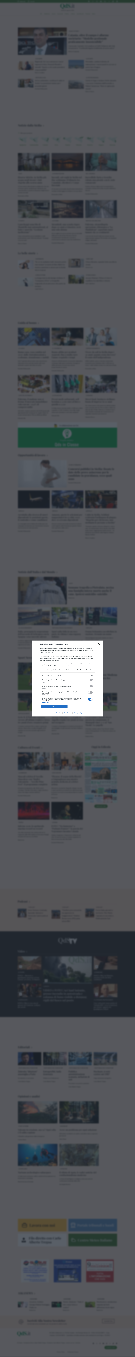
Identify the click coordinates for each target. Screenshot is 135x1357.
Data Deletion (57, 713)
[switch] (90, 680)
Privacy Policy (78, 713)
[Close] (99, 644)
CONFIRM (54, 706)
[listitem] (67, 676)
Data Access (67, 713)
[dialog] (67, 678)
